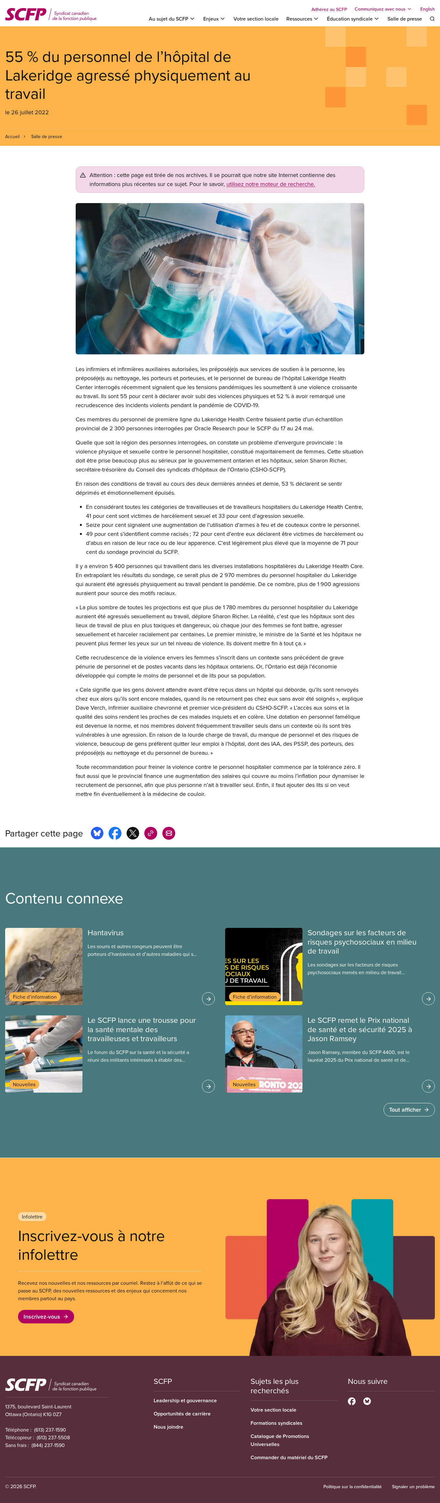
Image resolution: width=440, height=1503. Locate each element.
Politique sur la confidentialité (352, 1486)
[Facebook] (352, 1400)
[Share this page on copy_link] (150, 834)
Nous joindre (168, 1427)
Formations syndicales (276, 1423)
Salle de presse (404, 18)
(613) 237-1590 (50, 1429)
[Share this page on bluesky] (97, 834)
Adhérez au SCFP (329, 9)
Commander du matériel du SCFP (289, 1457)
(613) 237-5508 (53, 1437)
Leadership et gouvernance (185, 1400)
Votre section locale (256, 18)
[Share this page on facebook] (115, 834)
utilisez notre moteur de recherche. (270, 184)
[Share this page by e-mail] (168, 834)
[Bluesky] (367, 1400)
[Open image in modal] (220, 278)
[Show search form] (432, 18)
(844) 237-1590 (48, 1445)
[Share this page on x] (133, 834)
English (427, 9)
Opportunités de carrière (182, 1413)
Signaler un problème (413, 1486)
